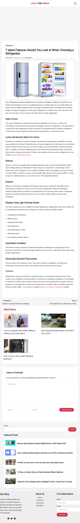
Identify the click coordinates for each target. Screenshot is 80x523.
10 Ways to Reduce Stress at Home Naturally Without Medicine (40, 472)
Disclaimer (40, 505)
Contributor (40, 503)
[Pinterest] (15, 518)
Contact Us (40, 500)
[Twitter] (11, 518)
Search (6, 426)
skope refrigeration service (21, 155)
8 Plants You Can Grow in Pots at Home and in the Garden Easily (40, 463)
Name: (59, 499)
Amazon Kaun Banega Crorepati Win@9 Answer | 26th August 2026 (41, 443)
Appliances (9, 45)
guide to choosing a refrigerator (51, 287)
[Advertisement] (40, 22)
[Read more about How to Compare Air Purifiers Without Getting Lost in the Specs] (16, 321)
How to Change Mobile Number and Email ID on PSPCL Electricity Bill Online (45, 453)
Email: (59, 506)
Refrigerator (28, 57)
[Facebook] (8, 518)
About (40, 497)
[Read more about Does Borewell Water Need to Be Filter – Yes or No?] (53, 321)
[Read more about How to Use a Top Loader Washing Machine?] (16, 346)
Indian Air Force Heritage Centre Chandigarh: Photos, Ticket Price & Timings (44, 482)
